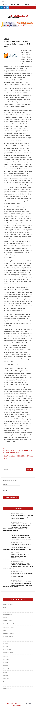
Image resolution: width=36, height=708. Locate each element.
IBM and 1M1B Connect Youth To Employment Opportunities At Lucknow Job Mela (20, 556)
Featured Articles (7, 620)
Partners (5, 675)
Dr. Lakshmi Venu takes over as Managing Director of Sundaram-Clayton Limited (17, 451)
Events (5, 617)
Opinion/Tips (6, 669)
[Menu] (2, 1)
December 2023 (7, 611)
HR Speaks (6, 646)
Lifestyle (5, 662)
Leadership (6, 659)
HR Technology (7, 649)
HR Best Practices (8, 636)
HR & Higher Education (9, 633)
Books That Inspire (8, 604)
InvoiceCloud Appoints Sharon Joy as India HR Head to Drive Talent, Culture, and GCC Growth (22, 517)
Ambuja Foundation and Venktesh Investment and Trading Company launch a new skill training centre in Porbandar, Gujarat (18, 565)
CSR (4, 607)
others (5, 672)
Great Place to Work (8, 624)
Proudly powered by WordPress (11, 703)
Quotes (5, 681)
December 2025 (7, 614)
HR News (6, 38)
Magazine (5, 665)
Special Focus (7, 688)
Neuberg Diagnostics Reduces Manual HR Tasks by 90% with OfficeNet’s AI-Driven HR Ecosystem (22, 575)
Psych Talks (6, 678)
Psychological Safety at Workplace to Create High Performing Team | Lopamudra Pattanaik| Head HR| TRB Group (18, 457)
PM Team (13, 513)
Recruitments (6, 685)
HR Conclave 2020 (8, 640)
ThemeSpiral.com (18, 705)
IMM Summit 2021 (8, 652)
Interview (5, 656)
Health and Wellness (8, 627)
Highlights (5, 630)
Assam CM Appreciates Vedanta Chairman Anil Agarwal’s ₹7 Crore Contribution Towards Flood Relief (21, 537)
